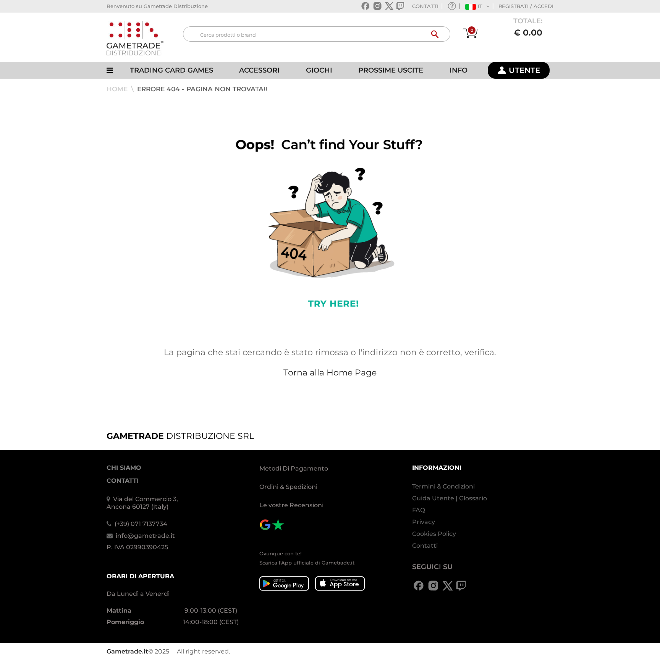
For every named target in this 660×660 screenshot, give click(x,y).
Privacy (423, 522)
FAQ (418, 510)
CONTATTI (425, 6)
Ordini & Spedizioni (288, 486)
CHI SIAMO (124, 467)
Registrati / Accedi (525, 6)
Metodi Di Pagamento (293, 468)
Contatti (425, 545)
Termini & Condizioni (443, 486)
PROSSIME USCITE (390, 70)
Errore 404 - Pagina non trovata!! (202, 89)
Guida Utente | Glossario (449, 498)
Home (118, 89)
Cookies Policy (434, 533)
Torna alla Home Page (330, 372)
